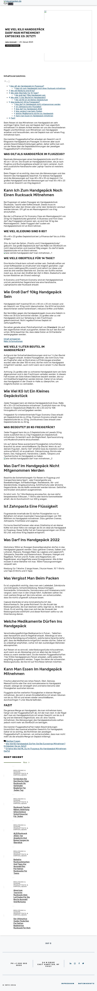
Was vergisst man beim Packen (29, 111)
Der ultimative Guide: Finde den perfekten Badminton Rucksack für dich (22, 923)
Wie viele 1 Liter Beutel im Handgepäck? (28, 97)
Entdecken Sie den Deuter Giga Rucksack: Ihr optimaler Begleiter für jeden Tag (21, 784)
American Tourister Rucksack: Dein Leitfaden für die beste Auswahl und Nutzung (22, 896)
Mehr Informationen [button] (13, 341)
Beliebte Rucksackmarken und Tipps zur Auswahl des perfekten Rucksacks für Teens (22, 866)
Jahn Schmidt (11, 42)
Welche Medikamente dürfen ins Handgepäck (34, 113)
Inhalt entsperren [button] (12, 339)
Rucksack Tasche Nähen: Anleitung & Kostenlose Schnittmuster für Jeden (22, 812)
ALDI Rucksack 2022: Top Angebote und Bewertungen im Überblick (21, 838)
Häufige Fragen (12, 45)
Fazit (13, 118)
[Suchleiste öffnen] (6, 4)
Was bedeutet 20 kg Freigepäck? (25, 102)
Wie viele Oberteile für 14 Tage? (25, 93)
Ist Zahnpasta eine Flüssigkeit (28, 107)
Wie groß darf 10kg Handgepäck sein (30, 95)
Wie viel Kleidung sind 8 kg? (23, 91)
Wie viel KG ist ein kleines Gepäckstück (31, 100)
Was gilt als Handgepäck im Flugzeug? (27, 86)
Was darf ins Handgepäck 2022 (29, 109)
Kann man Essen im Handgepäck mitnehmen (34, 116)
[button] (7, 81)
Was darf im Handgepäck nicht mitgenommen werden (37, 104)
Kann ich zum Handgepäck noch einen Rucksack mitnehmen (40, 88)
